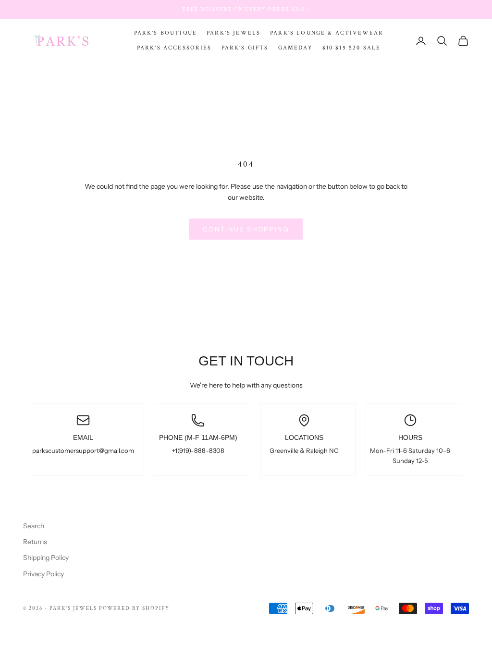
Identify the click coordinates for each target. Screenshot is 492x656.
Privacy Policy (43, 574)
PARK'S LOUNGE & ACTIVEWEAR (326, 32)
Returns (35, 541)
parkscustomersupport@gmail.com (83, 450)
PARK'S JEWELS (233, 32)
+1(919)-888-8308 (198, 450)
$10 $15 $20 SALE (351, 47)
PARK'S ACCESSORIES (174, 47)
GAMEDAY (295, 47)
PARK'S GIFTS (245, 47)
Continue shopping (246, 229)
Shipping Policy (46, 557)
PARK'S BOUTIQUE (165, 32)
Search (33, 526)
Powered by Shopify (134, 608)
